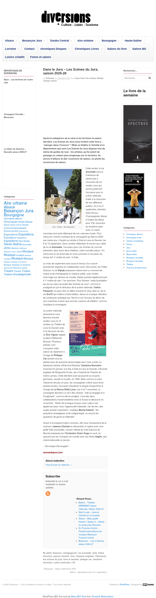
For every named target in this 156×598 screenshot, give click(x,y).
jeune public (131, 250)
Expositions (11, 234)
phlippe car (86, 559)
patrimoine (8, 268)
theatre (54, 81)
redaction (50, 78)
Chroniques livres (134, 237)
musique (93, 78)
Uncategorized (22, 274)
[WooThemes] (148, 584)
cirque (77, 78)
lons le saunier (71, 559)
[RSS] (48, 493)
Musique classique (134, 260)
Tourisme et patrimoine (136, 267)
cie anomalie (84, 552)
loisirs (14, 251)
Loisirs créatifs (15, 57)
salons (24, 267)
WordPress (125, 584)
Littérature (14, 248)
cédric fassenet (54, 552)
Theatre (8, 271)
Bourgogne (109, 40)
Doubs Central (59, 40)
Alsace (9, 40)
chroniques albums (134, 234)
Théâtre (129, 264)
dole (94, 552)
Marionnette (131, 254)
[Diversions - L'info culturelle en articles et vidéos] (78, 28)
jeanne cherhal (61, 556)
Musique (28, 251)
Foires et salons (40, 57)
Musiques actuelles (134, 257)
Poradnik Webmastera (102, 596)
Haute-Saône (133, 40)
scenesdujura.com (53, 452)
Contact (29, 48)
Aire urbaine (85, 40)
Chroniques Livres (87, 48)
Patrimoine (16, 267)
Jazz (128, 247)
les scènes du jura (52, 559)
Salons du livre (117, 48)
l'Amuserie (100, 556)
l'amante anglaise (85, 556)
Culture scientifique (134, 240)
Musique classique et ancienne (15, 262)
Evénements (23, 231)
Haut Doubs (24, 240)
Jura (87, 78)
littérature (7, 251)
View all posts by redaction (59, 464)
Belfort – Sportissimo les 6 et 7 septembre (88, 572)
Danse (82, 78)
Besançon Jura (32, 40)
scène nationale (62, 562)
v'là (73, 562)
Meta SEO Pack (78, 596)
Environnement (18, 227)
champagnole (70, 552)
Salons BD (139, 48)
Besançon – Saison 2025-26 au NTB (60, 568)
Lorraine (10, 48)
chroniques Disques (53, 48)
